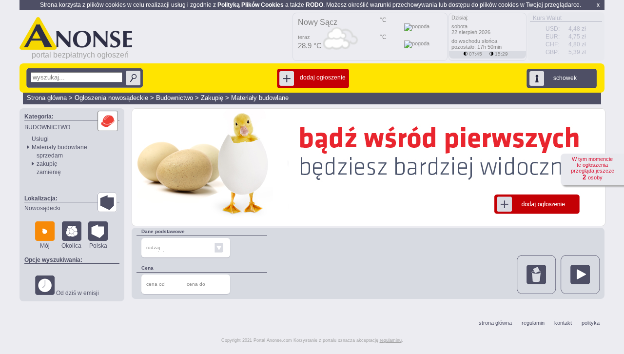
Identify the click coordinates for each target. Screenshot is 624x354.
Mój (45, 245)
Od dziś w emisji (77, 293)
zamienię (49, 172)
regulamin (533, 323)
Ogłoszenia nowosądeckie (111, 97)
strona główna (495, 323)
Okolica (71, 245)
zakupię (47, 163)
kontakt (563, 323)
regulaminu (391, 340)
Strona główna (47, 97)
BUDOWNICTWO (47, 127)
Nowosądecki (42, 208)
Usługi (40, 139)
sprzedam (50, 155)
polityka (591, 323)
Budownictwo (174, 97)
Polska (98, 245)
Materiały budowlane (260, 97)
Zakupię (212, 97)
